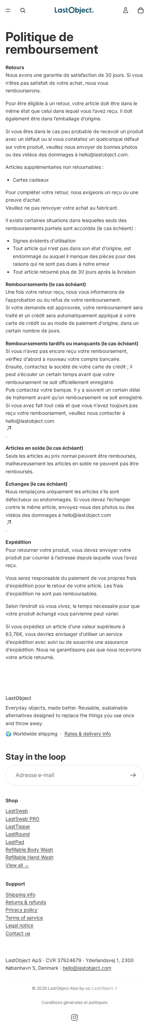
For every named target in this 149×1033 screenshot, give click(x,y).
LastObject (58, 988)
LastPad (15, 841)
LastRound (18, 834)
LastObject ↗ (104, 988)
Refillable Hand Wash (29, 857)
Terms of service (24, 918)
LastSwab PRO (23, 818)
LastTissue (18, 826)
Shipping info (20, 894)
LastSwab (17, 811)
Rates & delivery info (87, 734)
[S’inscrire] (133, 775)
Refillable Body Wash (29, 849)
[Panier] (140, 10)
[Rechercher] (22, 10)
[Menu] (8, 10)
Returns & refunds (26, 902)
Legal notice (19, 925)
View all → (17, 865)
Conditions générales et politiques (74, 1002)
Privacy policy (21, 910)
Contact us (18, 933)
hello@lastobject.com (87, 968)
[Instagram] (74, 1017)
